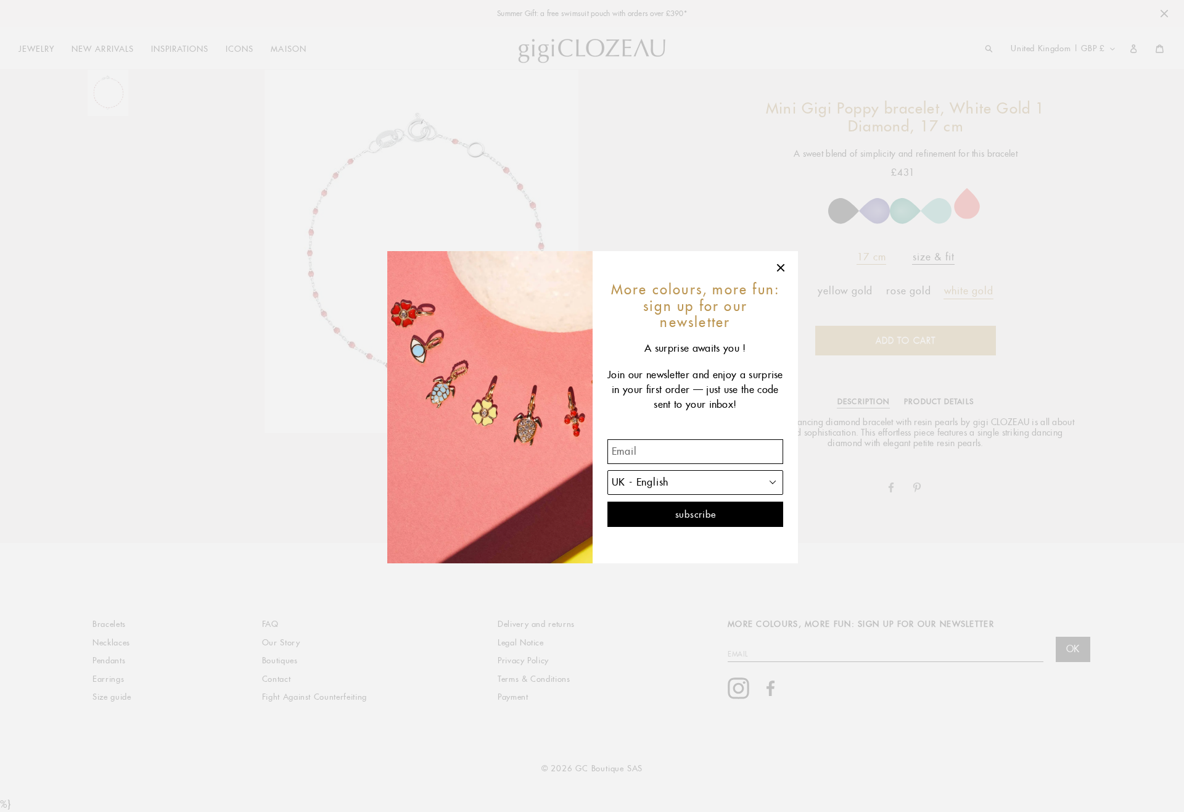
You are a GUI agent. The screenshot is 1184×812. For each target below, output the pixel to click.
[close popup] (781, 267)
